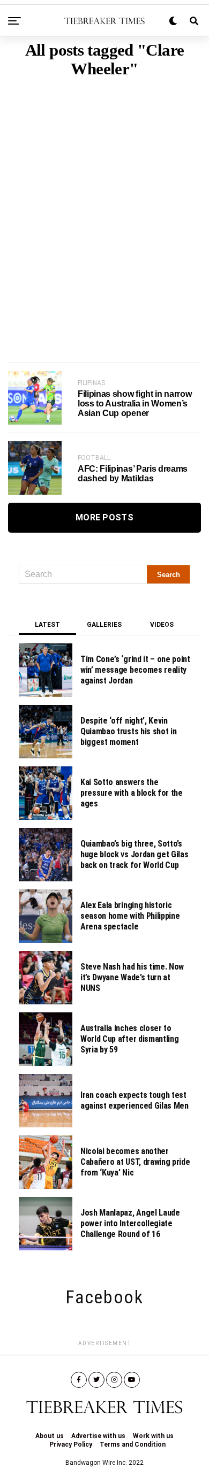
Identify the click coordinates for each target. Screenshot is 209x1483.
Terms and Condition (133, 1444)
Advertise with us (98, 1436)
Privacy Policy (70, 1444)
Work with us (153, 1436)
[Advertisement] (104, 203)
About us (49, 1436)
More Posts (104, 517)
